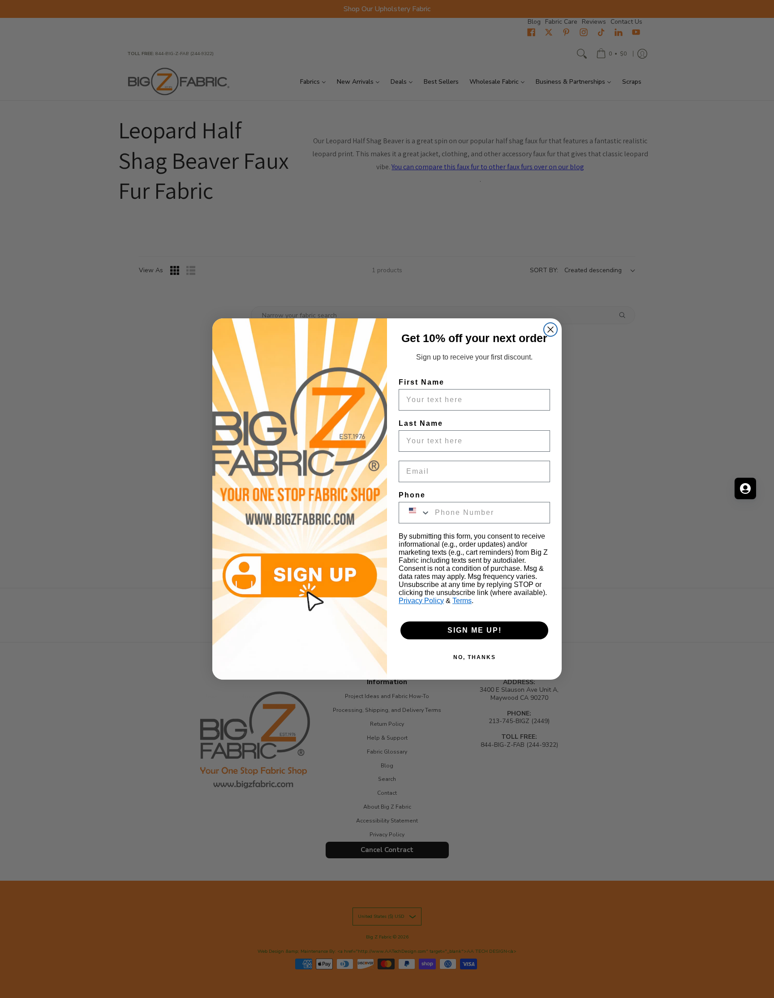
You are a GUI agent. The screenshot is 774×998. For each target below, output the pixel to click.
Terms (462, 600)
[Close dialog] (550, 329)
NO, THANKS (474, 657)
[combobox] (414, 512)
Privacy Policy (421, 600)
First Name (421, 382)
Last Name (421, 423)
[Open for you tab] (745, 488)
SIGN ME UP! (474, 630)
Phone (412, 495)
